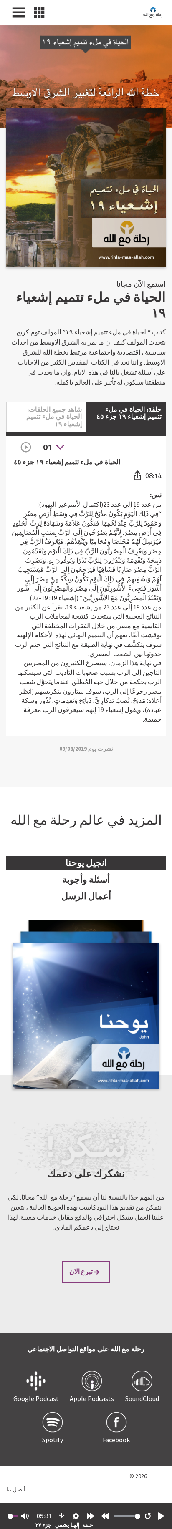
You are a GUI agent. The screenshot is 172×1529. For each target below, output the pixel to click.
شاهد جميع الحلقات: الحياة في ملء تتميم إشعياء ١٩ (54, 416)
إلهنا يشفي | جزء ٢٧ (57, 1525)
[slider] (127, 1516)
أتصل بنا (15, 1489)
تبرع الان (81, 1271)
